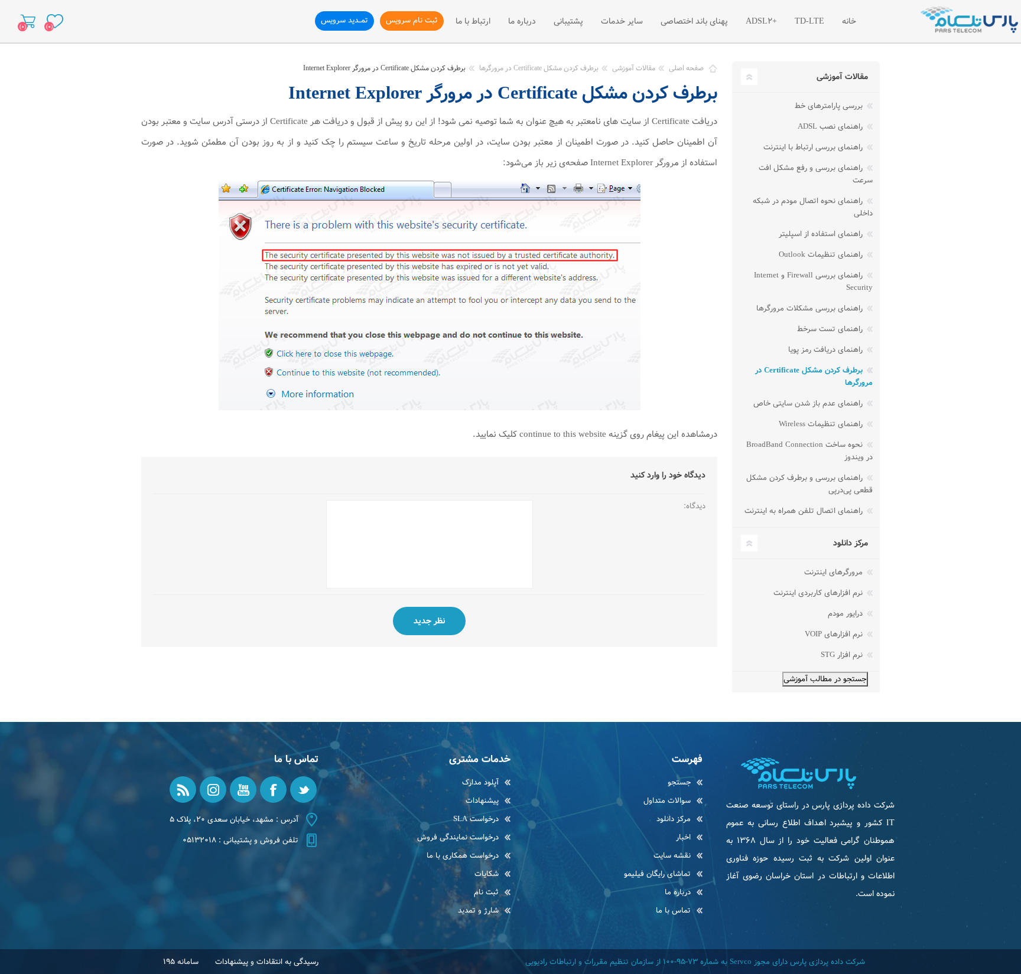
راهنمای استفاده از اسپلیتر (822, 234)
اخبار (683, 837)
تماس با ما (673, 910)
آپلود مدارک (480, 782)
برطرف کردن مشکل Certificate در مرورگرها (814, 376)
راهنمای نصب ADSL (831, 126)
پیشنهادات (482, 801)
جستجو (679, 782)
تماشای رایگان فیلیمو (657, 874)
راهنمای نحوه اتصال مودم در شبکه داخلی (813, 207)
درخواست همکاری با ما (463, 855)
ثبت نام (486, 892)
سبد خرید (28, 21)
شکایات (486, 874)
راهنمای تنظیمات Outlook (822, 255)
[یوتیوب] (243, 789)
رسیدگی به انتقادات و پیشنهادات (266, 962)
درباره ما (678, 892)
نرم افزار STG (843, 655)
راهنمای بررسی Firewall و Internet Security (813, 281)
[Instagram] (213, 789)
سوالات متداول (667, 801)
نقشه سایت (672, 855)
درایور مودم (846, 613)
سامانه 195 (181, 962)
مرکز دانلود (673, 819)
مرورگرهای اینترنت (834, 572)
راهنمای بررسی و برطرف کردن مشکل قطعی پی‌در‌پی (809, 484)
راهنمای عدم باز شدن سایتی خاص (809, 403)
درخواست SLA (476, 819)
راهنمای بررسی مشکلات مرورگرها (810, 308)
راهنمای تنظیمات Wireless (822, 424)
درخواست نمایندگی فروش (458, 837)
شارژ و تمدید (478, 910)
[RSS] (183, 789)
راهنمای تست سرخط (831, 329)
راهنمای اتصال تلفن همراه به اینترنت (804, 511)
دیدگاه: (694, 506)
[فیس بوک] (273, 789)
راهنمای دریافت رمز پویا (826, 350)
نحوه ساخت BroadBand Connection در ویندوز (809, 451)
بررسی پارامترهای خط (830, 106)
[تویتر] (303, 789)
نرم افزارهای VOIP (835, 634)
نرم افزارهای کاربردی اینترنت (819, 593)
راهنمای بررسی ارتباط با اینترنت (814, 147)
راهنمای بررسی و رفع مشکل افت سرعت (816, 174)
